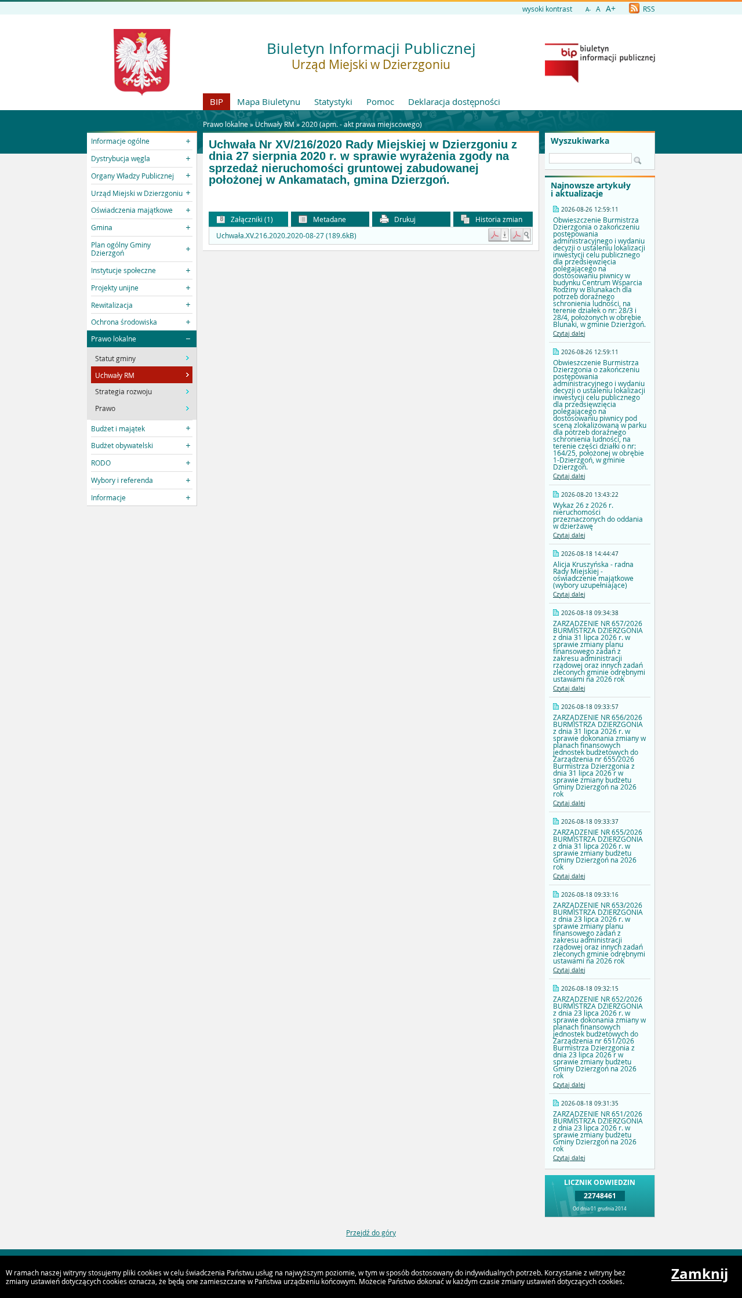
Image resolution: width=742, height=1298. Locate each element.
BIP (216, 101)
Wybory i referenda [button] (122, 480)
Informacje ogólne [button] (120, 141)
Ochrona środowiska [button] (124, 321)
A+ (611, 8)
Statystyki (333, 101)
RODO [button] (101, 462)
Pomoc (380, 101)
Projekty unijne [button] (115, 287)
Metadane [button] (328, 219)
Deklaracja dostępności (454, 101)
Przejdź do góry (371, 1232)
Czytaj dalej (569, 333)
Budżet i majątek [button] (118, 428)
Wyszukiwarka (580, 141)
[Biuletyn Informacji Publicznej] (600, 80)
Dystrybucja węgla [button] (120, 158)
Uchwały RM (274, 124)
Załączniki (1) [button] (251, 219)
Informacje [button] (108, 497)
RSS (648, 8)
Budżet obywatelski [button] (122, 445)
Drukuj (404, 219)
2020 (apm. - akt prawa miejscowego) (361, 124)
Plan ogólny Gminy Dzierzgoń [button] (121, 248)
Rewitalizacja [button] (112, 305)
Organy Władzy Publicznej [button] (132, 175)
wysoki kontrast (547, 8)
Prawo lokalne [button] (113, 338)
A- (588, 9)
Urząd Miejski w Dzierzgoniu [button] (137, 193)
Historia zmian (498, 219)
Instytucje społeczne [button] (123, 270)
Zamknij (699, 1274)
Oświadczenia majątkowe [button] (132, 209)
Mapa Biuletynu (268, 101)
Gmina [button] (101, 227)
